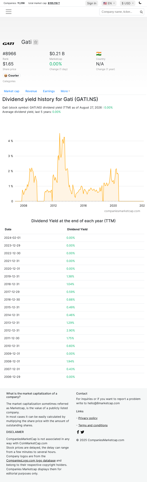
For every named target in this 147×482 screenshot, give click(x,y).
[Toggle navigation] (8, 11)
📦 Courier (11, 75)
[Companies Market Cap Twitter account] (82, 433)
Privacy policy (88, 418)
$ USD (126, 3)
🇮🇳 (98, 53)
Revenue (31, 91)
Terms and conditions (93, 425)
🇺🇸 (107, 3)
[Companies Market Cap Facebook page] (78, 433)
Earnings (49, 91)
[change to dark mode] (140, 3)
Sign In (91, 3)
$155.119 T (54, 3)
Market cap (11, 91)
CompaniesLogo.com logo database (31, 460)
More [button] (64, 91)
